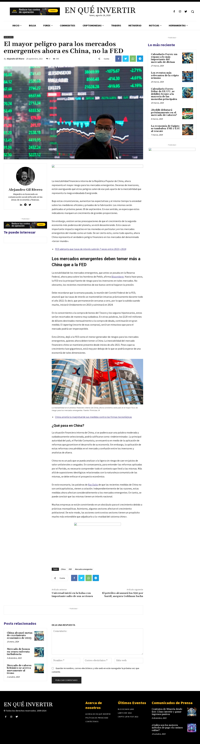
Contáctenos (91, 721)
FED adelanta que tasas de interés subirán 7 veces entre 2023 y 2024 (90, 249)
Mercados (8, 37)
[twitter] (30, 204)
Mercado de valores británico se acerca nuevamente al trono (19, 669)
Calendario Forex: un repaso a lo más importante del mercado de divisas (164, 58)
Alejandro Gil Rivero (15, 58)
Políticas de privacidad (96, 718)
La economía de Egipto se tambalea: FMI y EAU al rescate (165, 129)
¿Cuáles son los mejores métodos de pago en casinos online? (167, 728)
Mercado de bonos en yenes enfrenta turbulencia (18, 652)
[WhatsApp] (133, 59)
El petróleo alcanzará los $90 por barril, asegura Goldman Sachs (122, 595)
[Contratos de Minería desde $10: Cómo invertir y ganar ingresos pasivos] (191, 711)
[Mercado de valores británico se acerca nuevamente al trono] (39, 668)
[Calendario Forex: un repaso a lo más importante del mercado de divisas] (187, 58)
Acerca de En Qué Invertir (97, 714)
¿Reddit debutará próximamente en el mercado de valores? (164, 113)
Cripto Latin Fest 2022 (128, 717)
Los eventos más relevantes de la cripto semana (165, 75)
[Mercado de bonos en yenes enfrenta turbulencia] (39, 652)
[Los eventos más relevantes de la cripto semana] (187, 76)
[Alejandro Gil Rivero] (25, 176)
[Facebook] (174, 12)
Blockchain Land (126, 709)
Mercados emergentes (83, 569)
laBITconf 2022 (125, 713)
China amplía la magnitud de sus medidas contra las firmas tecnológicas (93, 416)
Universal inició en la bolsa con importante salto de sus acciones (72, 595)
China (63, 569)
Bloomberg (117, 276)
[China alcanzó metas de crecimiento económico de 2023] (39, 636)
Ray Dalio (93, 484)
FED (70, 569)
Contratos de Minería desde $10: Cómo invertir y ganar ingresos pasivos (167, 712)
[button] (192, 11)
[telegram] (25, 204)
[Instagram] (180, 12)
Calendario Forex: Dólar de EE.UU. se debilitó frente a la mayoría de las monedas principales (164, 94)
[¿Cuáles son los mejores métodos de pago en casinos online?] (191, 727)
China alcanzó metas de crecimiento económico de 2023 (19, 635)
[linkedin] (21, 204)
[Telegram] (140, 59)
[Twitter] (186, 12)
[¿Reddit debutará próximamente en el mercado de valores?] (187, 113)
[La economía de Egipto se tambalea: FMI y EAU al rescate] (187, 129)
